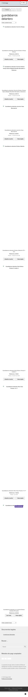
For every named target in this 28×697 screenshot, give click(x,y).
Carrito (23, 693)
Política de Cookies (13, 690)
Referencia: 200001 (14, 253)
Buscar (17, 694)
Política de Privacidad (17, 688)
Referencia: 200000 (14, 560)
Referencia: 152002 (14, 492)
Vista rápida (20, 59)
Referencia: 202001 (14, 132)
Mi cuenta (10, 694)
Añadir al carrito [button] (9, 59)
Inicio (3, 694)
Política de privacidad (7, 679)
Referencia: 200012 (14, 53)
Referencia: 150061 (14, 373)
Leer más (8, 615)
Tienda (7, 9)
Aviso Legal (7, 688)
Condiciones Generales (9, 634)
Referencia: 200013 (14, 93)
